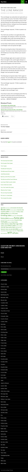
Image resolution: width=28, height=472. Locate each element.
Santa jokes (3, 434)
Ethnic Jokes (3, 335)
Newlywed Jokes (4, 404)
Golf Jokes (3, 356)
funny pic (11, 218)
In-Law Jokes (4, 372)
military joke (4, 225)
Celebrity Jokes (4, 308)
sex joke (11, 229)
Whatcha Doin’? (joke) (6, 190)
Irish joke (4, 222)
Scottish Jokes (4, 439)
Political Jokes (4, 423)
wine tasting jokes (4, 233)
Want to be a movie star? (6, 131)
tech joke (10, 230)
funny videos (4, 351)
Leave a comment (19, 13)
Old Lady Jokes (5, 227)
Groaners (3, 364)
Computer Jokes (4, 316)
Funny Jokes (10, 7)
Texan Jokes (3, 452)
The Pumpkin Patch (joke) (7, 163)
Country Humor (4, 318)
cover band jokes (12, 211)
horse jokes (12, 220)
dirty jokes (15, 213)
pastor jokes (12, 227)
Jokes (14, 7)
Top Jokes (3, 2)
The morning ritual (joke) (6, 192)
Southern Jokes (4, 447)
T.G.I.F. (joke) (3, 166)
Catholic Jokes (4, 305)
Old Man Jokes (4, 412)
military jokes (11, 225)
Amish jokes (8, 207)
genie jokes (3, 220)
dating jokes (4, 213)
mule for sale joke (19, 225)
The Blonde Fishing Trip (6, 168)
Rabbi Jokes (3, 428)
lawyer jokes (14, 222)
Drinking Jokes (6, 215)
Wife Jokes (3, 460)
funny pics (19, 218)
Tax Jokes (3, 450)
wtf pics (15, 233)
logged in (9, 142)
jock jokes (9, 222)
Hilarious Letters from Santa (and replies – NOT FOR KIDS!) (12, 109)
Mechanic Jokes (4, 396)
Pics (2, 415)
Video (2, 458)
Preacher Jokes (4, 426)
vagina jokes (14, 230)
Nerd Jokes (3, 401)
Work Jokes (3, 463)
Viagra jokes (20, 230)
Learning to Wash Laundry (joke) (8, 182)
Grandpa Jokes (4, 361)
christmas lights (13, 209)
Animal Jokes (4, 289)
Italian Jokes (3, 377)
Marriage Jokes (17, 224)
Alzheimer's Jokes (5, 286)
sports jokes (21, 229)
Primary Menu (26, 2)
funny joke (19, 215)
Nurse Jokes (3, 407)
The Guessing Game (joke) (7, 160)
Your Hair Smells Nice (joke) (7, 187)
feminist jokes (14, 215)
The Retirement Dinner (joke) (7, 171)
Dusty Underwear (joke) (6, 184)
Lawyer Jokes (4, 385)
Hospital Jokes (18, 220)
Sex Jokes (3, 444)
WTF (9, 233)
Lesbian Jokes (4, 388)
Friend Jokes (4, 343)
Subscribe (4, 272)
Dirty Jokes (3, 7)
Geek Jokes (3, 353)
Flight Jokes (3, 340)
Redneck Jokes (4, 229)
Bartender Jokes (4, 297)
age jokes (3, 207)
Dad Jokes (3, 324)
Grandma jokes (4, 359)
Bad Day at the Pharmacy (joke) (8, 176)
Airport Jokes (4, 284)
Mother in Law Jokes (5, 399)
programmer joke (18, 227)
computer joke (20, 209)
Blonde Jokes (5, 210)
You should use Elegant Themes (7, 470)
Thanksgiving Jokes (5, 455)
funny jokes (5, 218)
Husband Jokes (4, 369)
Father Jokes (4, 337)
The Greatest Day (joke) (6, 198)
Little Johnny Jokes (7, 224)
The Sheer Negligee (5, 125)
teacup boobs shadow (4, 230)
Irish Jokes (3, 375)
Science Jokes (4, 436)
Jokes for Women (5, 383)
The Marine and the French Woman (9, 179)
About (2, 256)
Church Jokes (4, 313)
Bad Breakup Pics (5, 294)
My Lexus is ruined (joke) (6, 195)
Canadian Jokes (4, 302)
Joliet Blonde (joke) (5, 174)
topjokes (12, 13)
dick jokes (10, 213)
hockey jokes (7, 220)
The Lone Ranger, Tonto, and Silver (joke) (8, 105)
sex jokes (15, 229)
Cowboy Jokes (19, 211)
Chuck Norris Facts (5, 310)
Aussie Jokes (4, 292)
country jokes (5, 211)
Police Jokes (3, 418)
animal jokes (13, 207)
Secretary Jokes (4, 442)
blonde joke (20, 207)
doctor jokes (3, 329)
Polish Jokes (3, 420)
